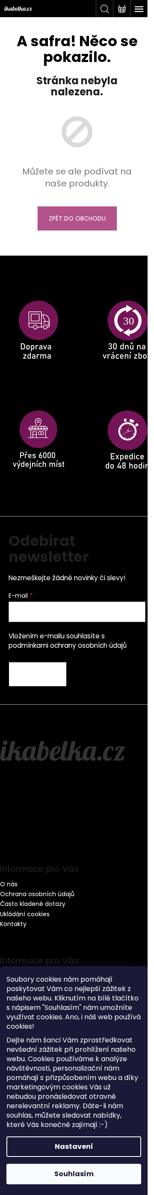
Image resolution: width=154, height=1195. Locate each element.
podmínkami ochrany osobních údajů (68, 645)
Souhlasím (74, 1174)
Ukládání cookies (25, 914)
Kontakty (13, 924)
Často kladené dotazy (32, 904)
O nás (9, 884)
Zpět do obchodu (77, 218)
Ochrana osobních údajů (37, 894)
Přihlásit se (37, 674)
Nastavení (74, 1146)
